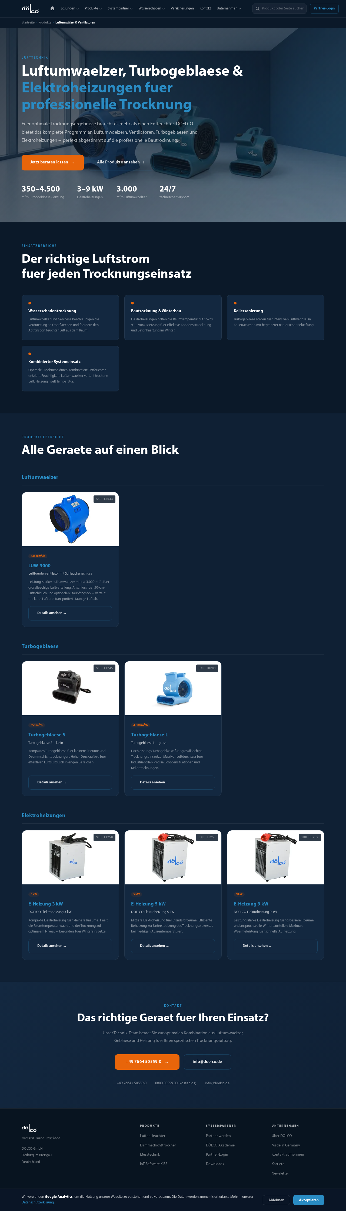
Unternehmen (227, 8)
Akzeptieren (309, 1200)
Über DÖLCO (282, 1136)
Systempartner (118, 8)
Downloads (215, 1164)
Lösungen (68, 8)
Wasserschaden (150, 8)
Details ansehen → (51, 613)
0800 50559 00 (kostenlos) (175, 1083)
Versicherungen (182, 8)
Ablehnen (276, 1200)
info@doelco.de (207, 1062)
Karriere (278, 1164)
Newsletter (280, 1174)
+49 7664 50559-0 (147, 1062)
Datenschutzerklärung (38, 1202)
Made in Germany (286, 1145)
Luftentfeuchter (152, 1136)
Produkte (91, 8)
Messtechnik (150, 1155)
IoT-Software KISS (153, 1164)
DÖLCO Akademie (220, 1145)
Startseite (28, 22)
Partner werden (218, 1136)
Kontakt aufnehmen (288, 1155)
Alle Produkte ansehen (121, 162)
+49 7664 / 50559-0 (132, 1083)
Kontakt (205, 8)
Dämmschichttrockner (158, 1145)
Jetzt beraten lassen (52, 162)
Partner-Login (324, 8)
